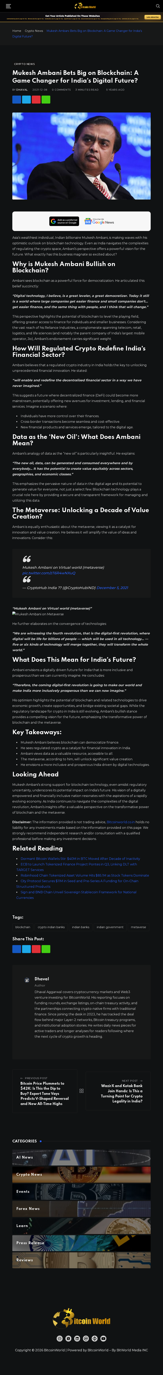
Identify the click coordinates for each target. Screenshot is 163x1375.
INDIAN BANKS (80, 927)
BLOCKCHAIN (23, 927)
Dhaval (22, 89)
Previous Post (36, 1078)
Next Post (130, 1080)
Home (16, 31)
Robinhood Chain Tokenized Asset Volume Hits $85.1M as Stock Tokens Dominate (85, 875)
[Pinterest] (36, 100)
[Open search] (158, 6)
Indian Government (110, 927)
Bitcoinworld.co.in (121, 822)
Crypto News (34, 31)
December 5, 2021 (112, 588)
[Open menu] (8, 6)
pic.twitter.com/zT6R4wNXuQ (48, 573)
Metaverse (138, 927)
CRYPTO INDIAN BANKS (51, 927)
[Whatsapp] (46, 100)
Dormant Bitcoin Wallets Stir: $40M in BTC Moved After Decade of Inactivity (80, 859)
